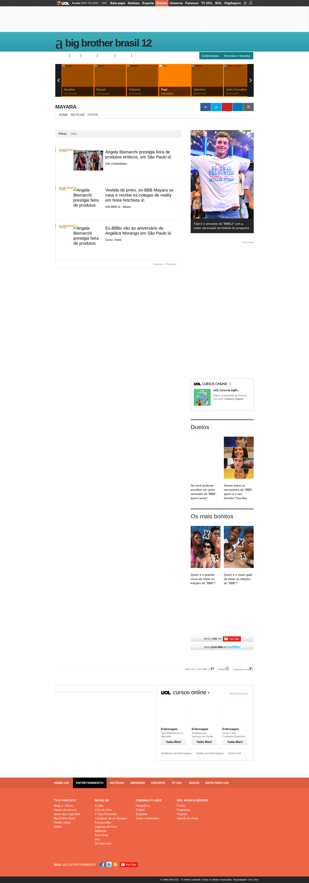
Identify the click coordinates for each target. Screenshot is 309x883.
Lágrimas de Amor (106, 826)
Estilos (181, 805)
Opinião (104, 55)
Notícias (134, 3)
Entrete (161, 3)
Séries (58, 826)
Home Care (234, 753)
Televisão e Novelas (237, 55)
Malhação (101, 830)
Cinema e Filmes (149, 800)
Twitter (109, 864)
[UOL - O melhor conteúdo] (62, 4)
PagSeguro (232, 3)
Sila (97, 839)
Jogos (194, 783)
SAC (104, 3)
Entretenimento (89, 783)
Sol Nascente (103, 843)
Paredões (123, 55)
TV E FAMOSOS (65, 800)
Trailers (140, 809)
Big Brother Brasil (64, 818)
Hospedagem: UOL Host (245, 879)
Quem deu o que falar (67, 814)
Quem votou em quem (148, 55)
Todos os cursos (239, 693)
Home (63, 114)
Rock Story (101, 835)
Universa (176, 3)
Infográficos (143, 805)
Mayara (65, 107)
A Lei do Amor (103, 809)
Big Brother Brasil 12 (108, 44)
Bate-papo (117, 3)
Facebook (103, 864)
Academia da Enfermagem (176, 753)
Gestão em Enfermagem (210, 753)
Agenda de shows (187, 818)
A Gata (99, 805)
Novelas (102, 800)
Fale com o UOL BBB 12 (197, 669)
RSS (116, 864)
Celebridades (210, 55)
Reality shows (62, 822)
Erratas (221, 669)
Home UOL (62, 783)
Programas (183, 809)
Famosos (192, 3)
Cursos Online (215, 384)
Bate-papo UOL (218, 783)
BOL (218, 3)
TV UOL (207, 3)
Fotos (75, 55)
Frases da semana (65, 809)
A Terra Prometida (106, 814)
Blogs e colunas (63, 805)
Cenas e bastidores (147, 818)
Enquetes (89, 55)
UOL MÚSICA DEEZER (192, 800)
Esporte (148, 3)
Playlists (182, 814)
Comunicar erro (241, 669)
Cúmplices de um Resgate (111, 818)
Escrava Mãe (103, 822)
